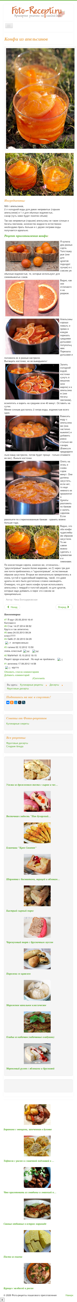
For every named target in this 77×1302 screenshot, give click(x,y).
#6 (5, 626)
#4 (5, 639)
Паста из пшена (13, 1257)
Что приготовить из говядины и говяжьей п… (30, 1192)
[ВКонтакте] (7, 702)
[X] (19, 702)
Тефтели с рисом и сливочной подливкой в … (29, 1161)
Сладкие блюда (14, 746)
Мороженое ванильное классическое (26, 1005)
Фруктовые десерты (17, 743)
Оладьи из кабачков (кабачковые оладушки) (30, 1037)
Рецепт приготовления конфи (26, 235)
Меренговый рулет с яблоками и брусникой (30, 1068)
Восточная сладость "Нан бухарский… (28, 816)
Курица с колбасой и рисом (18, 1288)
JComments (38, 678)
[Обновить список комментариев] (21, 614)
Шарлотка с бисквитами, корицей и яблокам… (33, 879)
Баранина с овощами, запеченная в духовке (28, 1129)
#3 (5, 647)
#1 (5, 663)
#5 (5, 632)
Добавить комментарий (16, 675)
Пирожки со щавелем (18, 973)
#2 (5, 655)
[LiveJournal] (23, 702)
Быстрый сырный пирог (20, 910)
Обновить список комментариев (21, 671)
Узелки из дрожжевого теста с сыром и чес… (32, 785)
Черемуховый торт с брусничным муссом (29, 942)
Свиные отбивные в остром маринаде (25, 1224)
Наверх (69, 1295)
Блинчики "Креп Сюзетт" (21, 848)
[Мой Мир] (15, 702)
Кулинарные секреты (17, 723)
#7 (5, 619)
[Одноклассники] (11, 702)
